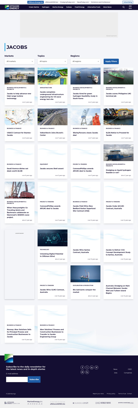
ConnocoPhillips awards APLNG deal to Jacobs (83, 170)
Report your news (98, 393)
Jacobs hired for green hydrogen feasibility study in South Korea (85, 96)
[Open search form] (123, 7)
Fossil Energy (79, 7)
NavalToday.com (83, 2)
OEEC (130, 369)
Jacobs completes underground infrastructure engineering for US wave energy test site (52, 95)
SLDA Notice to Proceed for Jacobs (117, 134)
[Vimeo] (96, 367)
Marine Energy (57, 7)
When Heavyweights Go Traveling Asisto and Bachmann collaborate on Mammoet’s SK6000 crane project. (18, 212)
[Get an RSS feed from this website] (87, 372)
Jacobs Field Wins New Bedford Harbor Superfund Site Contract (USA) (84, 208)
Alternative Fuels (93, 7)
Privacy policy (111, 393)
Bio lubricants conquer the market (84, 291)
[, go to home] (12, 7)
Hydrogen (45, 7)
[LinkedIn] (92, 367)
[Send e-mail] (82, 372)
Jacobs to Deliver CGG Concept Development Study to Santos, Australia (118, 252)
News (115, 369)
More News (107, 7)
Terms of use (122, 393)
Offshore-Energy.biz (35, 2)
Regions (75, 56)
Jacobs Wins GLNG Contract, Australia (52, 291)
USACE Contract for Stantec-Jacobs (19, 134)
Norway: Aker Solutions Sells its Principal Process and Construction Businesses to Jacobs (19, 333)
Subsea (69, 7)
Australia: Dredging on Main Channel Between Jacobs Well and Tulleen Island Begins (118, 289)
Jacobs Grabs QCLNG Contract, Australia (115, 207)
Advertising (128, 2)
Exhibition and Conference (100, 2)
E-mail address (12, 374)
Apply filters (111, 61)
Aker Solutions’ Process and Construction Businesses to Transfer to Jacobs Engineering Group (52, 333)
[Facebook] (82, 367)
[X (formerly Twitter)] (87, 367)
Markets (9, 56)
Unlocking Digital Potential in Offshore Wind (51, 255)
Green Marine (34, 7)
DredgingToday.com (67, 2)
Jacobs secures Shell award (51, 169)
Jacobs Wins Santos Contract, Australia (81, 251)
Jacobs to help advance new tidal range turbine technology (19, 96)
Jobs (115, 373)
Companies (128, 373)
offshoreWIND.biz (51, 2)
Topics (41, 56)
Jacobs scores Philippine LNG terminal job (118, 95)
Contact (129, 393)
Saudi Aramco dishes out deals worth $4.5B (17, 170)
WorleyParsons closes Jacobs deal (85, 134)
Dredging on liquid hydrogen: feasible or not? (118, 171)
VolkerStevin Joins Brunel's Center (51, 134)
